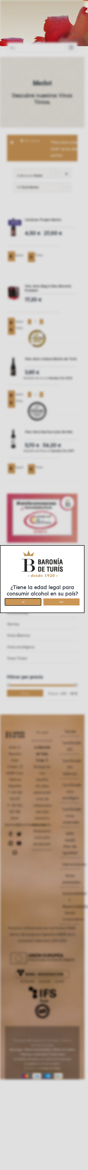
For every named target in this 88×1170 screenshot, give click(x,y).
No (62, 601)
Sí (23, 601)
